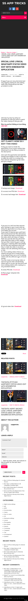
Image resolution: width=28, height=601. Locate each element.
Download (19, 188)
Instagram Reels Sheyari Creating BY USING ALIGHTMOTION (13, 579)
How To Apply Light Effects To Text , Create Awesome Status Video (14, 583)
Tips (5, 532)
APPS (5, 508)
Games (6, 512)
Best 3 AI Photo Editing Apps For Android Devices (14, 481)
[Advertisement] (14, 34)
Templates (6, 530)
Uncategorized (8, 534)
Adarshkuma (7, 582)
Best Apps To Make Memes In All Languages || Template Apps (12, 484)
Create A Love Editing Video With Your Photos (14, 576)
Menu (4, 17)
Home (3, 52)
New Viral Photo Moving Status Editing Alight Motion (14, 495)
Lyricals (8, 76)
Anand (5, 579)
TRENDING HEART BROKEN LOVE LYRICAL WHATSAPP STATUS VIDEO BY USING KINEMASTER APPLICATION (11, 412)
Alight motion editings (9, 504)
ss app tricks (14, 3)
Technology (7, 528)
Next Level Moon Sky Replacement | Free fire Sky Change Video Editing (14, 491)
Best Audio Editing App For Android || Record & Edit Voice (13, 488)
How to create (11, 52)
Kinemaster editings (9, 518)
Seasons (6, 526)
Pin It (24, 353)
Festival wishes (8, 510)
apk (5, 506)
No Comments (17, 76)
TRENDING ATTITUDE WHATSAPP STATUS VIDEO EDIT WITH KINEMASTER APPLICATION (13, 385)
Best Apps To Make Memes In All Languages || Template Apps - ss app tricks (13, 570)
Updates (6, 537)
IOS (5, 516)
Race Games (7, 524)
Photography (7, 522)
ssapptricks (4, 74)
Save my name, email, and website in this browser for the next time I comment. (13, 462)
